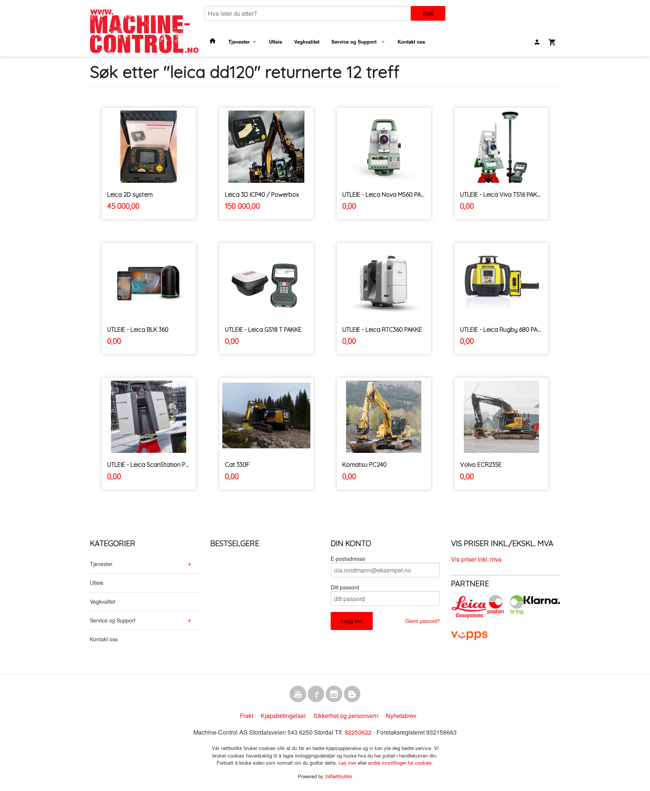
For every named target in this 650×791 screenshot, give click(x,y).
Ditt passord (345, 587)
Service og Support (354, 41)
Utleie (275, 41)
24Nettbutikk (338, 776)
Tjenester (239, 41)
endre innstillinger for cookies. (400, 762)
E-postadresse (348, 558)
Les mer (348, 762)
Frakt (246, 715)
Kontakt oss (411, 41)
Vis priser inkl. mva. (477, 559)
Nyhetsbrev (401, 715)
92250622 (358, 732)
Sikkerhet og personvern (345, 715)
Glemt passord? (422, 620)
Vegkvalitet (306, 41)
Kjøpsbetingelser (283, 715)
